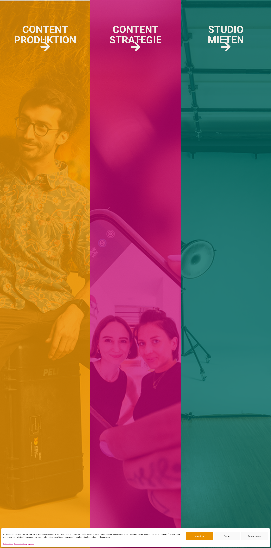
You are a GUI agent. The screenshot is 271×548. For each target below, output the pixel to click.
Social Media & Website (135, 39)
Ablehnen (227, 536)
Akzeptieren (199, 536)
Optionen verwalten (254, 536)
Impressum (31, 544)
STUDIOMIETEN (226, 35)
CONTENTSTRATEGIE (135, 35)
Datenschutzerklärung (20, 544)
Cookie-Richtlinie (8, 544)
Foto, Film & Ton (45, 39)
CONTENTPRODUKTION (45, 35)
